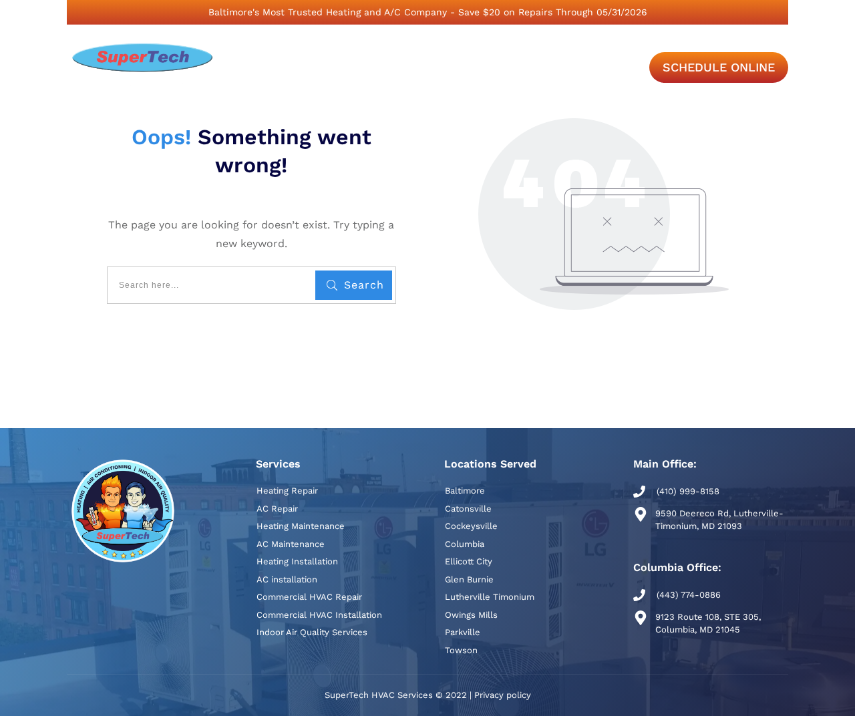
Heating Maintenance (300, 526)
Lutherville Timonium (489, 597)
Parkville (462, 632)
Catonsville (468, 509)
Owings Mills (471, 615)
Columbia (464, 544)
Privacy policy (502, 695)
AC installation (286, 579)
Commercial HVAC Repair (309, 597)
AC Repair (277, 509)
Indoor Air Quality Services (311, 632)
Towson (461, 650)
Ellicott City (468, 561)
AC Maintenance (290, 544)
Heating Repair (287, 491)
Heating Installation (297, 561)
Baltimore (465, 491)
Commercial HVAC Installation (319, 615)
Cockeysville (471, 526)
